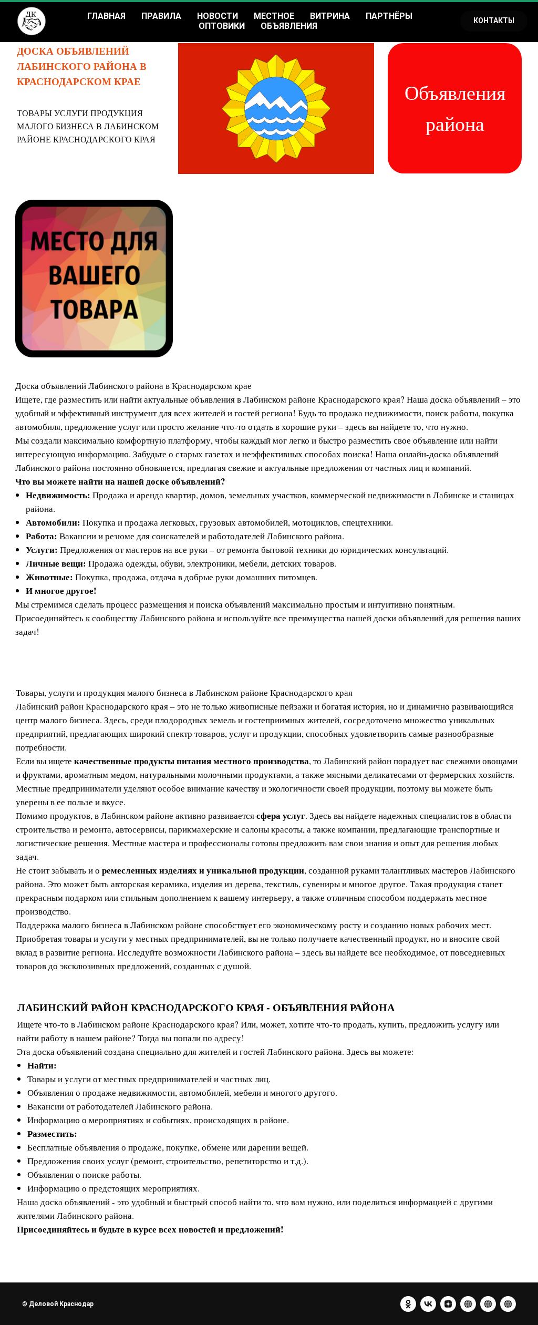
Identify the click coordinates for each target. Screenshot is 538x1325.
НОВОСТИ (217, 16)
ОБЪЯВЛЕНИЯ (289, 26)
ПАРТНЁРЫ (389, 16)
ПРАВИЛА (161, 16)
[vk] (428, 1304)
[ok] (408, 1304)
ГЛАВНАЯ (106, 16)
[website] (468, 1304)
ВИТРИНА (330, 16)
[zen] (448, 1304)
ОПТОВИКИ (222, 26)
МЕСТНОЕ (274, 16)
